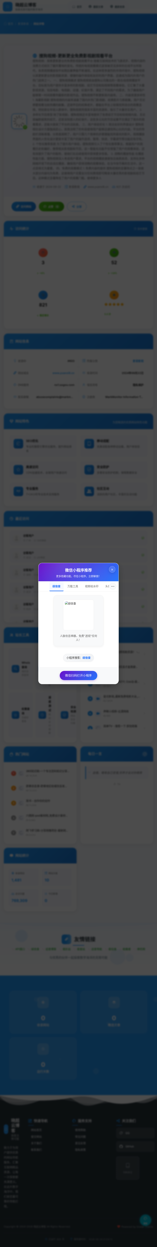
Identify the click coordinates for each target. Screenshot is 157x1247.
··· (112, 586)
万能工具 (72, 586)
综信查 (56, 586)
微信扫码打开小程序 (78, 675)
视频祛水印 (91, 586)
